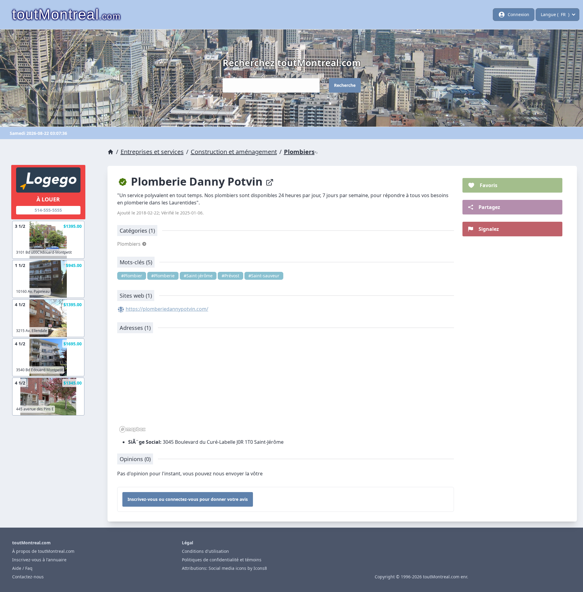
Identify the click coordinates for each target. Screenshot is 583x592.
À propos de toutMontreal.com (43, 551)
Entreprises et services (152, 152)
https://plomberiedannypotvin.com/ (167, 309)
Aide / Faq (22, 568)
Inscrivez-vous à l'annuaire (39, 560)
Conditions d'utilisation (205, 551)
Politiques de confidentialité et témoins (221, 560)
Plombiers (299, 152)
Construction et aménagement (234, 152)
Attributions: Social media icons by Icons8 (224, 568)
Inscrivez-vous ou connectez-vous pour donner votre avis (188, 499)
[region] (285, 386)
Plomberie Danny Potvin (196, 181)
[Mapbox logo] (132, 429)
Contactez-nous (28, 577)
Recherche (345, 85)
